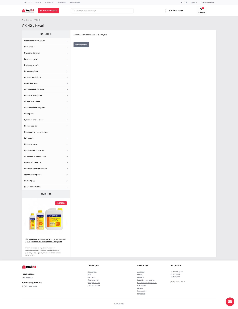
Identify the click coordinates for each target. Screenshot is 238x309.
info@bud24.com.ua (177, 282)
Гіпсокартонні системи (34, 41)
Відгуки (140, 288)
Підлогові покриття (32, 162)
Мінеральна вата (94, 283)
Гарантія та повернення (146, 280)
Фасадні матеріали (32, 175)
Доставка (27, 2)
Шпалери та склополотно (35, 168)
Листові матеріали (32, 77)
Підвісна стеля (30, 83)
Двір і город (29, 181)
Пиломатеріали (31, 71)
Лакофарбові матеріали (34, 108)
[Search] (74, 10)
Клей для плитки (94, 285)
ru (182, 2)
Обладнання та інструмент (36, 132)
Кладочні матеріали (33, 95)
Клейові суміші (30, 59)
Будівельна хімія (31, 65)
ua (186, 2)
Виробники (61, 2)
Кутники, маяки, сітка (34, 120)
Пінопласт (91, 277)
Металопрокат (30, 126)
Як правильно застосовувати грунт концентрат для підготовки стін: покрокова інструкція (45, 240)
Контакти (49, 2)
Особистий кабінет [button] (207, 2)
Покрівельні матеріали (34, 89)
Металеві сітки (30, 144)
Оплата (38, 2)
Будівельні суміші (32, 53)
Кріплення (29, 138)
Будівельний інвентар (34, 150)
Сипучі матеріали (32, 102)
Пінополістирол (93, 280)
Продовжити (81, 45)
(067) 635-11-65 (176, 11)
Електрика (29, 114)
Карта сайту (141, 291)
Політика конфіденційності (147, 283)
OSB (89, 274)
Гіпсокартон (92, 272)
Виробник (29, 20)
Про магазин (75, 2)
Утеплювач (29, 47)
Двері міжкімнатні (32, 187)
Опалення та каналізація (35, 156)
